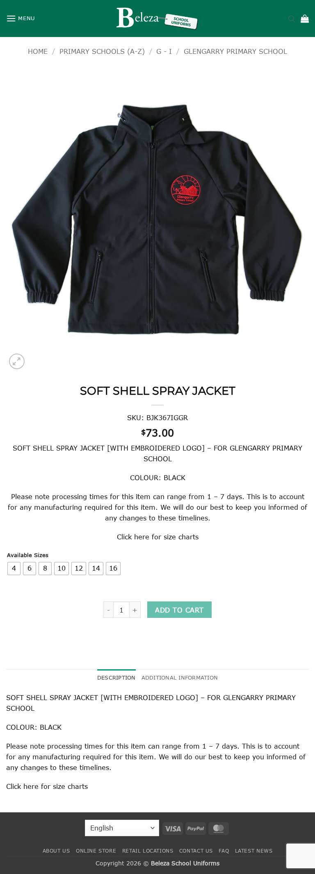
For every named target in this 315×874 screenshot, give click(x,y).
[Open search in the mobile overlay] (291, 18)
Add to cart (179, 610)
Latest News (254, 851)
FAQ (224, 851)
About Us (56, 851)
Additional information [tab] (180, 677)
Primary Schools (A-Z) (102, 51)
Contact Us (196, 851)
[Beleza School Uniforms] (157, 18)
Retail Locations (147, 851)
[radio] (14, 568)
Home (38, 51)
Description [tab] (116, 677)
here (141, 537)
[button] (20, 18)
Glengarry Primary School (235, 51)
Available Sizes (27, 555)
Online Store (96, 851)
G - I (164, 51)
